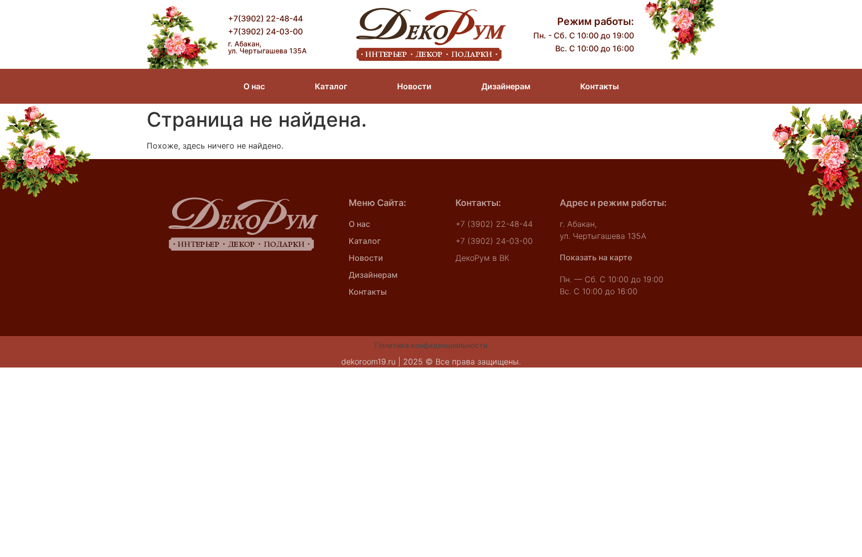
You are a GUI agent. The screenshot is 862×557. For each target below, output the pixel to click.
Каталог (331, 86)
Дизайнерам (505, 86)
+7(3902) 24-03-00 (265, 31)
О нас (254, 86)
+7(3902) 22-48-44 (265, 18)
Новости (414, 86)
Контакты (599, 86)
